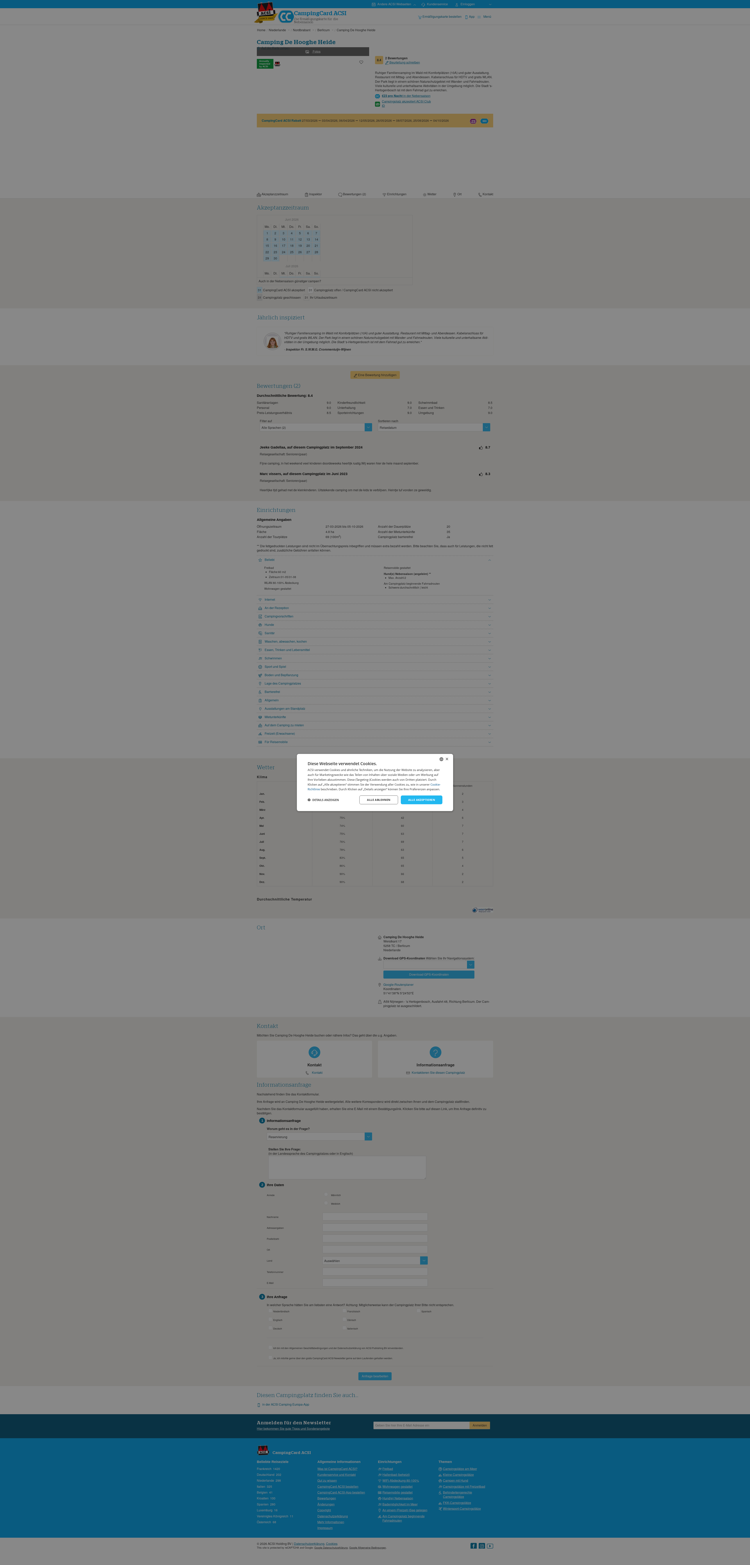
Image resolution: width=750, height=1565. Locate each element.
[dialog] (375, 782)
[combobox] (441, 759)
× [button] (446, 759)
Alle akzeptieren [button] (421, 800)
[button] (323, 800)
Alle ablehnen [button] (378, 800)
